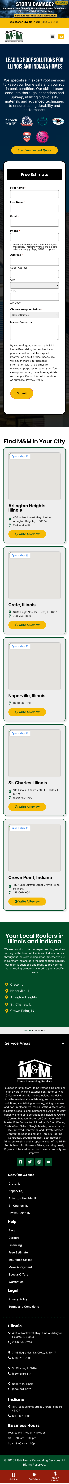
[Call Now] (14, 1475)
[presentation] (20, 1162)
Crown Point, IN (19, 1213)
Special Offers (18, 1274)
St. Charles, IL (18, 1205)
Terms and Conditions (24, 1306)
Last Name (17, 202)
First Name (18, 187)
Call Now (13, 1479)
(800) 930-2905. (50, 21)
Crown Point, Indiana (30, 877)
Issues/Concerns (21, 322)
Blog (12, 1230)
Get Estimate (34, 1479)
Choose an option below (26, 309)
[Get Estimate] (35, 1475)
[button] (61, 3)
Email (14, 216)
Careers (14, 1237)
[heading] (35, 1335)
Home (27, 1030)
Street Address (18, 267)
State (13, 290)
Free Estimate (18, 1252)
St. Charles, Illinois (27, 782)
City (12, 279)
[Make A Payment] (55, 1474)
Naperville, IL (17, 1191)
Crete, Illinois (22, 604)
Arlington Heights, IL (23, 1198)
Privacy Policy (34, 380)
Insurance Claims (20, 1259)
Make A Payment (20, 1267)
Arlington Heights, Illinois (27, 508)
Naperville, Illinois (26, 695)
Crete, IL (14, 1183)
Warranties (16, 1282)
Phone (15, 230)
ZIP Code (15, 302)
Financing (15, 1245)
